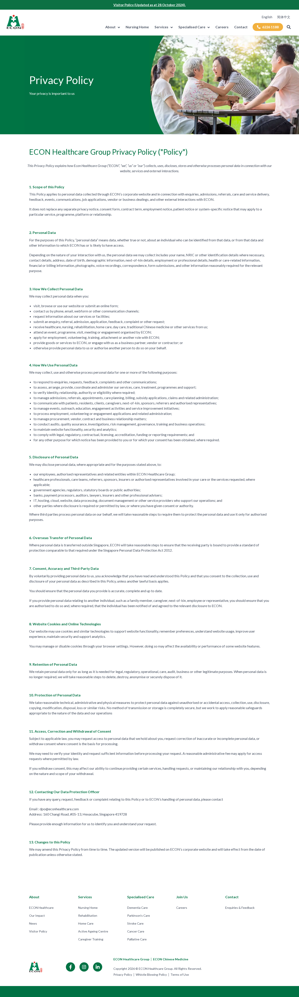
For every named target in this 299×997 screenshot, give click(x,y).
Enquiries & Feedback (240, 907)
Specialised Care (191, 27)
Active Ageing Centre (93, 931)
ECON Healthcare (41, 907)
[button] (288, 27)
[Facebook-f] (70, 967)
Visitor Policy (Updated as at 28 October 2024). (149, 5)
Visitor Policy (38, 931)
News (33, 923)
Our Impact (37, 915)
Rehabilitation (87, 915)
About (110, 27)
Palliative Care (137, 939)
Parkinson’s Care (138, 915)
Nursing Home (137, 27)
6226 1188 (270, 27)
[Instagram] (84, 967)
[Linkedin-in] (97, 967)
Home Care (85, 923)
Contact (241, 27)
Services (161, 27)
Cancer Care (135, 931)
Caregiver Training (90, 939)
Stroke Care (135, 923)
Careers (222, 27)
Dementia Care (137, 907)
